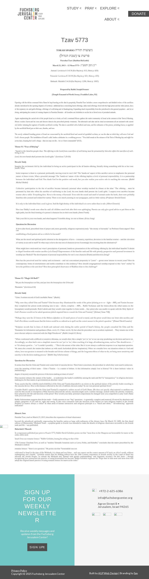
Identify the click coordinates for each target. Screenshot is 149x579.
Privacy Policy (19, 570)
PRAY (89, 8)
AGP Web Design (108, 573)
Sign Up (37, 547)
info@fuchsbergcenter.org (115, 497)
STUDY (73, 8)
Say (136, 573)
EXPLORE (108, 8)
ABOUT (110, 19)
